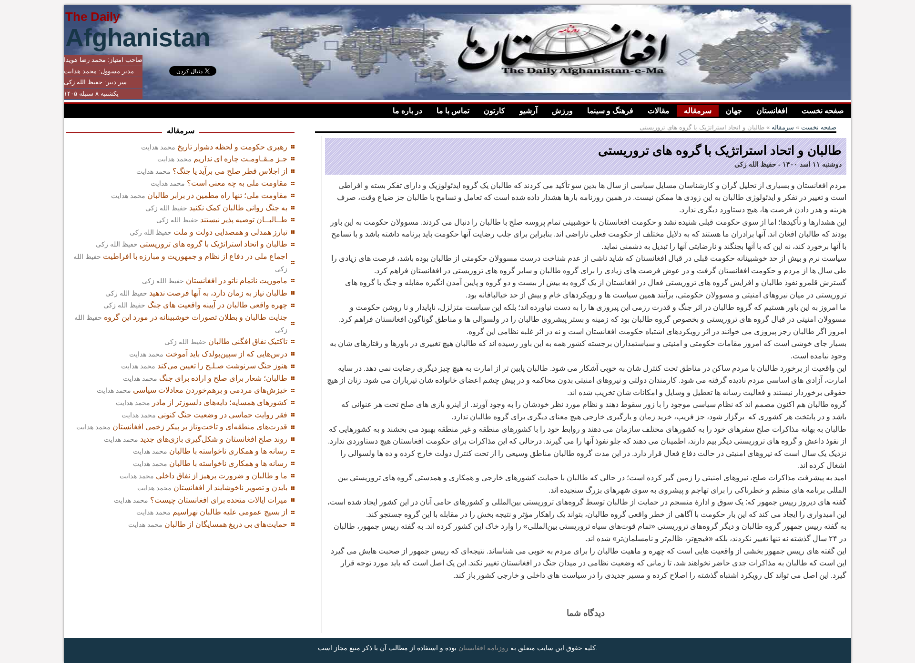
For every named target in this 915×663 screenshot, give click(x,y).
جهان (734, 111)
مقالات (659, 111)
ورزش (562, 111)
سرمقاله (698, 111)
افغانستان (771, 111)
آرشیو (528, 111)
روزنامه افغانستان (483, 648)
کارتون (494, 111)
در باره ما (407, 111)
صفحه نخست (823, 111)
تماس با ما (453, 111)
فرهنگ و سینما (610, 111)
